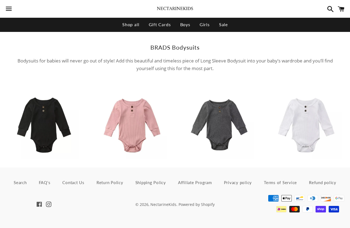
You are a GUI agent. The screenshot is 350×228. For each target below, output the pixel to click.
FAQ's (45, 182)
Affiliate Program (195, 182)
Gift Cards (160, 24)
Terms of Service (280, 182)
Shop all (130, 24)
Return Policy (110, 182)
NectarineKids (163, 204)
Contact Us (73, 182)
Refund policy (322, 182)
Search (20, 182)
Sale (223, 24)
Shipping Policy (150, 182)
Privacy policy (238, 182)
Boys (185, 24)
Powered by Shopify (197, 204)
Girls (205, 24)
